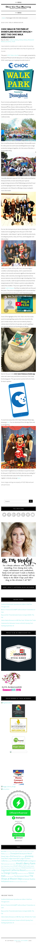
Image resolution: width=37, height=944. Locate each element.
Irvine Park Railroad (19, 860)
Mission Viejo (30, 870)
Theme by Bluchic (18, 941)
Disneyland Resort (25, 853)
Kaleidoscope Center (8, 864)
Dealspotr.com (18, 840)
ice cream (10, 861)
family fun (17, 856)
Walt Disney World (16, 881)
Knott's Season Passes (8, 868)
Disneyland (14, 853)
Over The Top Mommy (21, 940)
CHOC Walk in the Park (17, 851)
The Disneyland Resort (21, 876)
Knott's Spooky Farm (16, 868)
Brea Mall (3, 851)
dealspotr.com (18, 821)
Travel (13, 41)
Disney (17, 40)
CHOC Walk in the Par (13, 55)
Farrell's (23, 856)
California (12, 40)
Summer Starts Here (10, 876)
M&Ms (27, 870)
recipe (18, 873)
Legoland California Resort (13, 870)
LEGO (33, 868)
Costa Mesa (24, 851)
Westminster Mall (23, 881)
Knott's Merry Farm (20, 866)
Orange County (10, 873)
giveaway (29, 856)
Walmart (11, 881)
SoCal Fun (8, 41)
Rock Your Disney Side (24, 873)
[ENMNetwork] (18, 725)
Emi (11, 856)
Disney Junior (7, 853)
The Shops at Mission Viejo (17, 877)
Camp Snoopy (9, 851)
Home (3, 18)
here (8, 422)
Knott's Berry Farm (25, 863)
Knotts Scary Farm (27, 868)
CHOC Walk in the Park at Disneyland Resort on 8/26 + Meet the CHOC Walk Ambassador (16, 33)
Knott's (14, 864)
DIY (9, 856)
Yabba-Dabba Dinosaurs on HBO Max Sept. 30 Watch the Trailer (18, 620)
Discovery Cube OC (30, 851)
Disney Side (4, 856)
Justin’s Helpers (9, 288)
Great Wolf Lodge (6, 858)
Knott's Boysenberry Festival (7, 866)
